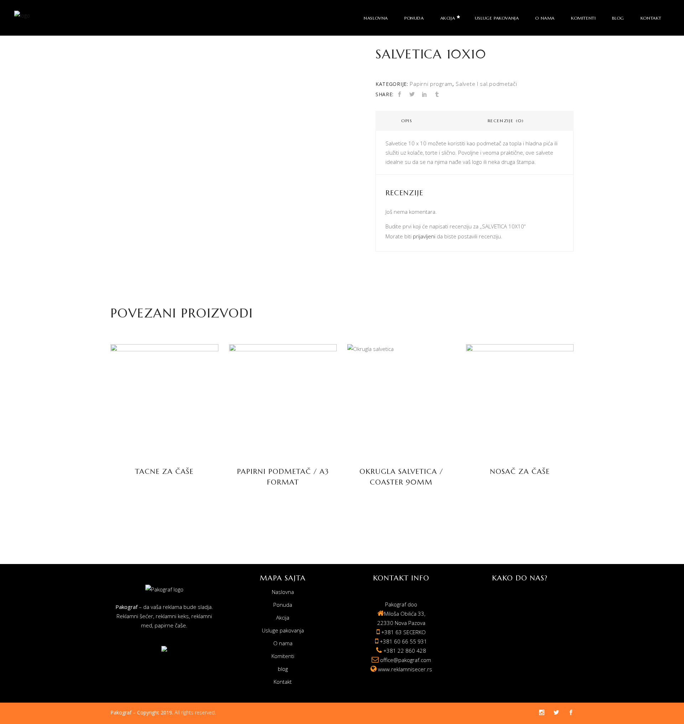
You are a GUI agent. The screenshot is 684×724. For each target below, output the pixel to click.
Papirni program (431, 83)
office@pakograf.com (405, 659)
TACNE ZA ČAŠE (164, 471)
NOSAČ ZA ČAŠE (520, 471)
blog (283, 668)
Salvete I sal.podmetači (486, 83)
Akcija (282, 617)
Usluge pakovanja (283, 630)
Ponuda (282, 604)
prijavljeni (424, 236)
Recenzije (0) (506, 120)
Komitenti (282, 656)
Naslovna (283, 591)
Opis (407, 120)
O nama (282, 643)
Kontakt (283, 681)
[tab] (406, 121)
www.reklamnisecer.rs (405, 669)
